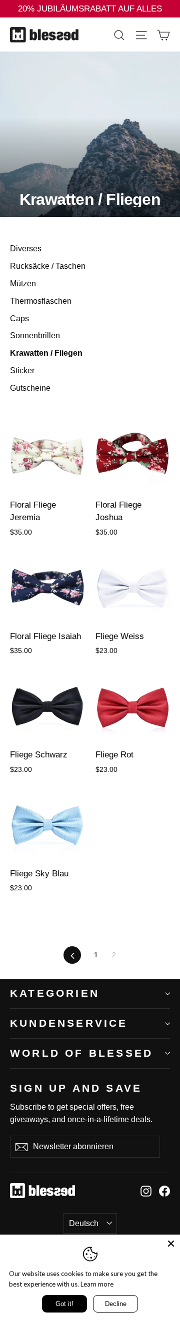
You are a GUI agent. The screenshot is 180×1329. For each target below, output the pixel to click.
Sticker (22, 370)
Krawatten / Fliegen (46, 353)
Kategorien (55, 993)
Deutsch (83, 1223)
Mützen (23, 283)
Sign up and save (76, 1087)
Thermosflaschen (41, 301)
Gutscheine (30, 388)
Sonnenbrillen (35, 335)
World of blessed (81, 1053)
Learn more (97, 1284)
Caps (19, 318)
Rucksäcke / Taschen (48, 266)
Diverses (26, 248)
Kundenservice (69, 1023)
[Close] (171, 1244)
